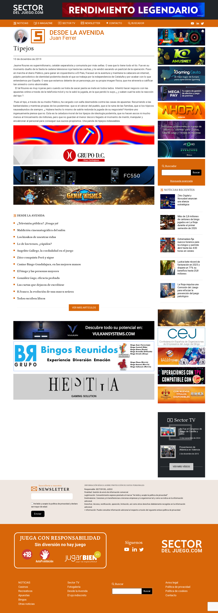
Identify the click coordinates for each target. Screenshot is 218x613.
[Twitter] (202, 23)
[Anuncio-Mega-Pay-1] (181, 93)
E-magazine (45, 23)
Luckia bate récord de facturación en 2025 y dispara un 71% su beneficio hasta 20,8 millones (189, 267)
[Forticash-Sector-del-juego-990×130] (83, 175)
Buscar (196, 172)
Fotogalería (73, 586)
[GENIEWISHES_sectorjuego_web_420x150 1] (181, 318)
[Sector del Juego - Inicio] (28, 9)
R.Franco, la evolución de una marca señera (45, 291)
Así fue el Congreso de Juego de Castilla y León (190, 431)
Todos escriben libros (31, 298)
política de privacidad (60, 504)
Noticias (22, 23)
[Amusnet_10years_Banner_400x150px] (181, 56)
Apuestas (24, 595)
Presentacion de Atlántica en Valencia (189, 448)
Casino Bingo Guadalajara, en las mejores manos (49, 264)
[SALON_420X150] (181, 111)
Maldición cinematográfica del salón (41, 230)
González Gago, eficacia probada (38, 278)
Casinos (23, 586)
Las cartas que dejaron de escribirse (40, 284)
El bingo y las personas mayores (38, 271)
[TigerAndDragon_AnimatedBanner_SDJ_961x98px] (133, 9)
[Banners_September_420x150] (181, 395)
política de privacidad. (172, 510)
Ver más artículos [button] (84, 307)
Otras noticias (26, 603)
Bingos (22, 599)
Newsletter (92, 23)
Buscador (137, 23)
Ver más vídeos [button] (181, 466)
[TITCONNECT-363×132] (181, 376)
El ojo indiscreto (76, 595)
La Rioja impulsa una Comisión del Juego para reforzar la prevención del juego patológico (188, 290)
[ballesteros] (181, 357)
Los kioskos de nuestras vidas (36, 237)
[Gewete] (181, 130)
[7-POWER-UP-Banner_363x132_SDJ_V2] (181, 37)
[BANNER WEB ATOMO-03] (181, 149)
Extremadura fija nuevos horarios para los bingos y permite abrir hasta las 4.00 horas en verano (188, 245)
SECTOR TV (68, 23)
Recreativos (25, 591)
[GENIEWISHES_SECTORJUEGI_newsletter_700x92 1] (83, 195)
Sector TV (73, 582)
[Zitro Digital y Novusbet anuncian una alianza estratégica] (167, 201)
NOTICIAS (24, 582)
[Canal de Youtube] (193, 23)
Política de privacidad (178, 586)
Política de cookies (177, 591)
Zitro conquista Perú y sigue (35, 257)
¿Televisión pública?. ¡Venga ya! (37, 223)
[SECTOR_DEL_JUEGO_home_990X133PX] (83, 135)
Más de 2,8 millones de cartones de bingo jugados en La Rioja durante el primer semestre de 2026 (188, 222)
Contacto (115, 23)
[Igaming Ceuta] (181, 75)
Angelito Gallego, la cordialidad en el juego (45, 250)
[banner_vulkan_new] (83, 330)
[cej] (181, 337)
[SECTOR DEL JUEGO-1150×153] (83, 155)
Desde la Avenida (77, 591)
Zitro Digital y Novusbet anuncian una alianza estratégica (187, 200)
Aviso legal (172, 582)
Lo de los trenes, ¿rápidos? (34, 244)
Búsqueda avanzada (181, 181)
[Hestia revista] (83, 387)
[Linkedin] (198, 23)
